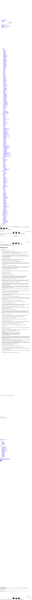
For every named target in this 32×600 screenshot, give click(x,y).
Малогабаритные (5, 104)
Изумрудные (5, 61)
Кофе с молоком (5, 55)
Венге (4, 62)
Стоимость (4, 78)
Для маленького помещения (7, 156)
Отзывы (4, 217)
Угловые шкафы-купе (6, 146)
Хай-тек (4, 161)
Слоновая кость (5, 56)
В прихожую (5, 136)
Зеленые (4, 52)
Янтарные (4, 63)
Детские (4, 137)
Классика (4, 172)
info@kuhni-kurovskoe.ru (3, 439)
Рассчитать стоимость (7, 459)
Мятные (4, 66)
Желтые (4, 51)
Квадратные (5, 200)
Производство (5, 215)
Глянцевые (4, 54)
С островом (5, 103)
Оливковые (4, 59)
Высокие (4, 199)
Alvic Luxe (4, 125)
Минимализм (5, 94)
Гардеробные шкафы (6, 206)
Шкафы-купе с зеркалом (6, 128)
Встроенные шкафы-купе (6, 152)
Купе (4, 183)
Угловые (4, 83)
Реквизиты (3, 454)
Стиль (4, 158)
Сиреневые (4, 64)
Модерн (4, 92)
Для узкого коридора (6, 186)
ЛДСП (4, 73)
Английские (5, 88)
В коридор (4, 135)
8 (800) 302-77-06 (3, 25)
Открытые (4, 205)
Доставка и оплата (4, 211)
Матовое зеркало (5, 129)
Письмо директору (2, 587)
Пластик (4, 124)
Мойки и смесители (6, 112)
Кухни (3, 48)
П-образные (5, 82)
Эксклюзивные (5, 97)
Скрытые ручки (5, 105)
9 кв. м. (4, 110)
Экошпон (4, 76)
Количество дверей (6, 148)
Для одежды (5, 139)
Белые (4, 49)
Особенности (5, 98)
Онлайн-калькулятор (6, 221)
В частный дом (5, 210)
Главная (1, 249)
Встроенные (5, 101)
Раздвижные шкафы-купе (6, 153)
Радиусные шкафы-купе (6, 145)
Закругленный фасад (6, 147)
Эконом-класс (5, 80)
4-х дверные (5, 150)
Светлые (4, 118)
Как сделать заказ (5, 212)
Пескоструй (5, 131)
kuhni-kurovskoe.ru (14, 316)
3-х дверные (5, 149)
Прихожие (3, 171)
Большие (4, 121)
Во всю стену (5, 151)
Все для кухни (5, 111)
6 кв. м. (4, 109)
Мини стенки (5, 166)
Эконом (4, 157)
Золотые (4, 67)
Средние (4, 122)
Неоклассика (5, 93)
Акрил (4, 70)
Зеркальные (5, 182)
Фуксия (4, 57)
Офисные (4, 138)
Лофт (4, 91)
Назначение (5, 134)
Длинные (4, 143)
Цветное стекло (5, 130)
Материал (4, 68)
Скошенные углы (5, 85)
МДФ (4, 69)
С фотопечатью (5, 133)
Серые (4, 53)
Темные (4, 116)
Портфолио (4, 216)
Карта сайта (5, 219)
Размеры (4, 193)
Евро (4, 87)
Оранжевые (5, 60)
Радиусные (4, 84)
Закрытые (4, 204)
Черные (4, 50)
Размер (4, 106)
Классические (5, 159)
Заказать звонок (2, 459)
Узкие (4, 107)
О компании (3, 214)
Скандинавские (5, 197)
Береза (4, 71)
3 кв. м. (4, 108)
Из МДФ (4, 181)
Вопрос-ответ (4, 452)
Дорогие (4, 79)
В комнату (4, 208)
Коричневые (5, 115)
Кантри (4, 90)
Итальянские (5, 89)
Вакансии (4, 218)
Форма (4, 141)
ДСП (4, 77)
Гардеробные (3, 187)
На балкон (4, 140)
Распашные (4, 155)
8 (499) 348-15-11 (8, 25)
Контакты (3, 223)
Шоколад (4, 58)
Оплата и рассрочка (6, 213)
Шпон (4, 75)
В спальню (4, 209)
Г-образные (4, 142)
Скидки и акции (5, 220)
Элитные (4, 81)
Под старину (5, 95)
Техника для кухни (6, 113)
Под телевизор (5, 170)
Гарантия (3, 451)
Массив (4, 74)
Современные (5, 86)
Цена (4, 191)
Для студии (4, 99)
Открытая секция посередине (7, 154)
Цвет (4, 114)
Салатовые (4, 65)
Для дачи (4, 100)
